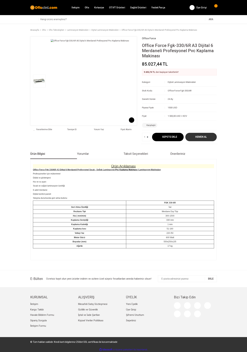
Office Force (149, 38)
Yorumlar (83, 153)
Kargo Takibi (37, 309)
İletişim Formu (38, 325)
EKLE (211, 278)
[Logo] (43, 7)
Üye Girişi (131, 309)
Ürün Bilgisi (37, 153)
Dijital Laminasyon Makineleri (182, 82)
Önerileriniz (177, 153)
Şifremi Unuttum (135, 314)
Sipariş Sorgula (38, 320)
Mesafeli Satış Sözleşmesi (92, 304)
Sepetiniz (131, 320)
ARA (211, 19)
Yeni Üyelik (132, 304)
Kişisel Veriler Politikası (90, 320)
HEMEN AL (201, 137)
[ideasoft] (106, 349)
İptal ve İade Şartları (89, 314)
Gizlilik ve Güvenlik (88, 309)
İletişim (76, 7)
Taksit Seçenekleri (136, 153)
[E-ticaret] (123, 349)
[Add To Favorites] (43, 129)
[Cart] (214, 7)
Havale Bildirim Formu (42, 314)
